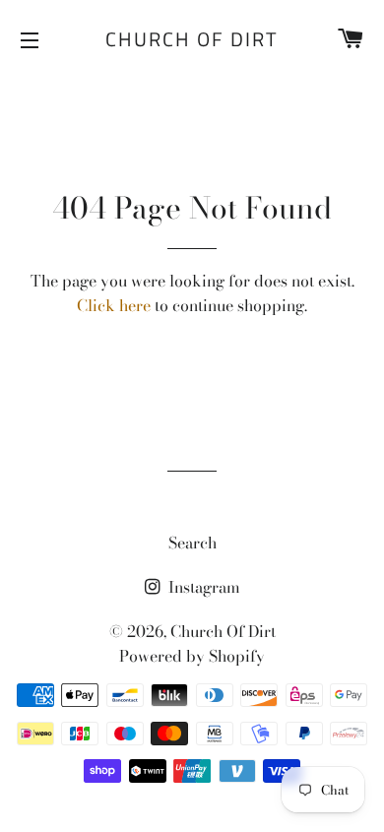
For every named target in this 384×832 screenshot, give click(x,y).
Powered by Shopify (192, 656)
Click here (114, 305)
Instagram (202, 587)
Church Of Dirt (192, 39)
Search (192, 542)
